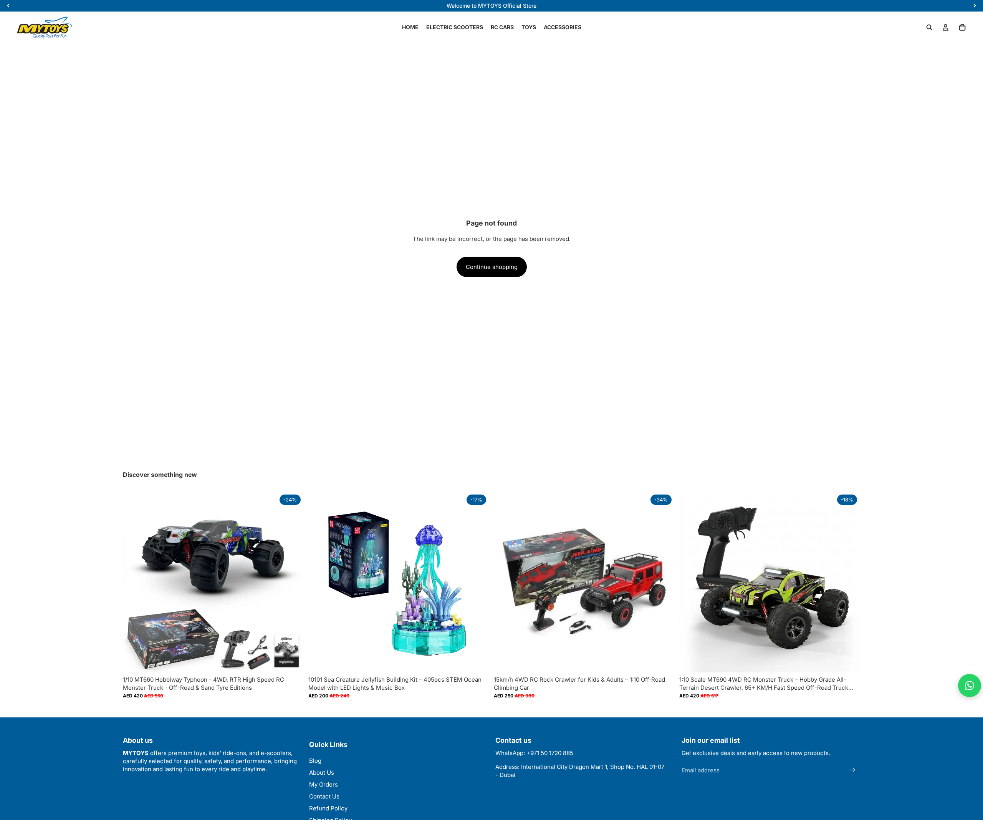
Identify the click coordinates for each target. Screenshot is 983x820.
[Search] (929, 27)
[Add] (477, 661)
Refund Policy (328, 808)
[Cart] (962, 27)
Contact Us (324, 796)
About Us (321, 772)
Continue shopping (492, 267)
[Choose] (292, 661)
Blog (315, 760)
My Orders (323, 784)
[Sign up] (852, 770)
